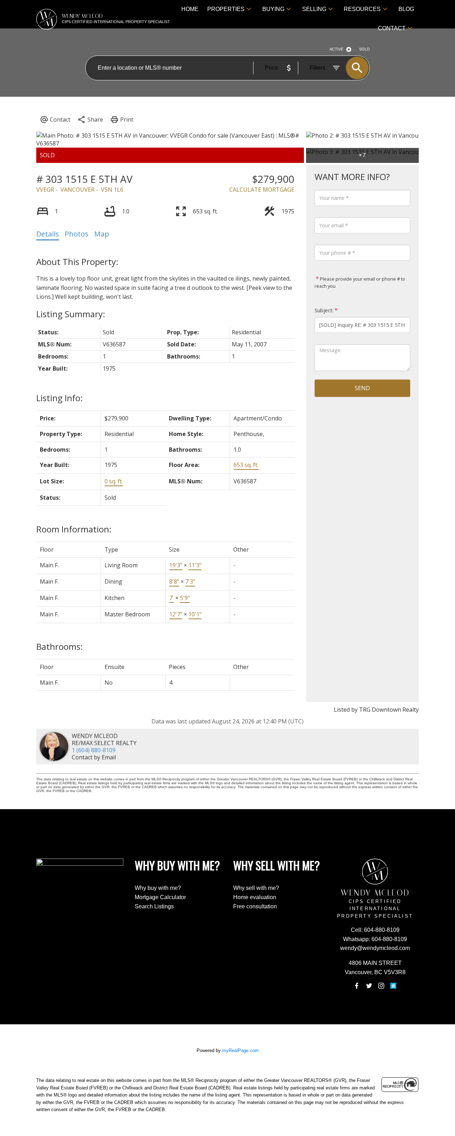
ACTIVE (336, 49)
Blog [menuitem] (406, 9)
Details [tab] (47, 234)
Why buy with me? (158, 888)
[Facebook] (357, 986)
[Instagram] (381, 986)
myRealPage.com (240, 1050)
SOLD (364, 49)
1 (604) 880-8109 (94, 750)
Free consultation (255, 906)
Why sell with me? (256, 888)
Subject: (324, 310)
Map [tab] (101, 234)
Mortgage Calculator (160, 897)
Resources (362, 9)
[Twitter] (369, 986)
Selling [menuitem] (314, 9)
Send (362, 388)
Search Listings (154, 906)
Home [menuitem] (189, 9)
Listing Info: (59, 398)
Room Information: (74, 529)
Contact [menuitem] (392, 28)
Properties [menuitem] (226, 9)
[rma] (393, 986)
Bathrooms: (59, 646)
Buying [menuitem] (273, 9)
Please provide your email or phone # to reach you (360, 282)
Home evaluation (254, 897)
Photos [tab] (77, 234)
